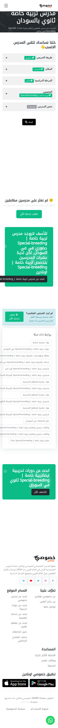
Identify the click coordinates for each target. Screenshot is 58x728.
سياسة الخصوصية (15, 709)
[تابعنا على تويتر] (38, 580)
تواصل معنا (50, 607)
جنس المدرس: (40, 107)
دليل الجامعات (19, 631)
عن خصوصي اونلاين (45, 596)
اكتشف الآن (40, 492)
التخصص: (36, 93)
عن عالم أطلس (48, 601)
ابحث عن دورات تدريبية (19, 607)
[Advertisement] (29, 159)
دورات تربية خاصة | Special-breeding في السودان (26, 349)
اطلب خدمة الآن (29, 213)
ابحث (30, 122)
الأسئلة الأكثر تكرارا (45, 655)
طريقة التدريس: (39, 58)
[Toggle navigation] (6, 5)
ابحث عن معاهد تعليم (19, 625)
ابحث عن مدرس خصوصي (19, 598)
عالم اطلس (25, 702)
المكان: (43, 69)
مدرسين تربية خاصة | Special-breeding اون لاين (27, 369)
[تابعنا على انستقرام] (45, 580)
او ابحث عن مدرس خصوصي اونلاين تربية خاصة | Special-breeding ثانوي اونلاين (32, 29)
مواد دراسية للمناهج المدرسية (36, 382)
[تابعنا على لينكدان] (23, 580)
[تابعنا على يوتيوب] (31, 580)
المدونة (52, 665)
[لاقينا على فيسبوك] (53, 580)
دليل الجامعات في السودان (37, 421)
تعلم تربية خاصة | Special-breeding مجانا (30, 440)
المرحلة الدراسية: (39, 81)
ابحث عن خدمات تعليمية (19, 616)
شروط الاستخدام (39, 709)
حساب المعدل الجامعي (19, 639)
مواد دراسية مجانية (41, 342)
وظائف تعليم (49, 660)
